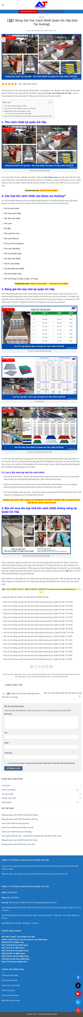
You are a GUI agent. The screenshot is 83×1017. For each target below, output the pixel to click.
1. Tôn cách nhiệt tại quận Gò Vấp (14, 106)
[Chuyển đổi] (80, 790)
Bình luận (8, 714)
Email (6, 743)
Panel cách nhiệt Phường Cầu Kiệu (15, 823)
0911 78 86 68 (7, 945)
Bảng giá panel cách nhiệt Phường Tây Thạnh (19, 840)
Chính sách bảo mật (9, 980)
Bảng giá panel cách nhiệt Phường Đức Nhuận (20, 815)
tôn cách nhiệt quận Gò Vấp (60, 93)
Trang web (8, 753)
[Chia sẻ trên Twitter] (39, 667)
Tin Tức (41, 17)
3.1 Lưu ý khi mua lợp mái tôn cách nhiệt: (18, 113)
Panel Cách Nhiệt (8, 790)
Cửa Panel (6, 786)
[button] (3, 4)
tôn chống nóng (51, 177)
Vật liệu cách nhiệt (9, 798)
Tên (6, 733)
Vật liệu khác (7, 802)
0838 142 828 (7, 953)
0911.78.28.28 (30, 589)
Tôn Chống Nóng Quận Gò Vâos (41, 676)
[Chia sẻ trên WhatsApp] (32, 667)
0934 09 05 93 (7, 942)
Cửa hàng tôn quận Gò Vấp (46, 674)
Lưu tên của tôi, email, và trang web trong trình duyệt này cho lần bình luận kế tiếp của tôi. (41, 763)
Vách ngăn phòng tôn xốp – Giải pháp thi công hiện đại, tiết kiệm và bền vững (31, 836)
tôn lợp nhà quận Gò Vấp (60, 676)
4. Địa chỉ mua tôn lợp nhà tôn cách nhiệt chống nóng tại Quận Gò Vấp (27, 116)
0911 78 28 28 (7, 951)
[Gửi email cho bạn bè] (43, 667)
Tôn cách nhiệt (7, 794)
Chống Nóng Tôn (50, 30)
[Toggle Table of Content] (48, 103)
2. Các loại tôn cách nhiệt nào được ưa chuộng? (19, 108)
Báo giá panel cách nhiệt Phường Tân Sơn (18, 844)
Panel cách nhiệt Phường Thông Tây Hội (17, 827)
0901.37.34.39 (17, 589)
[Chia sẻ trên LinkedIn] (51, 667)
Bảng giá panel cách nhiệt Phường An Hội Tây (20, 819)
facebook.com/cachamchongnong (61, 589)
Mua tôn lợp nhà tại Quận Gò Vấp (66, 674)
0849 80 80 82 (7, 959)
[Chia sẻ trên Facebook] (35, 667)
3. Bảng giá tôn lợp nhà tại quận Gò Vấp (17, 111)
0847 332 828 (7, 948)
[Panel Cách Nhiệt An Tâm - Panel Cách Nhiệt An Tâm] (41, 4)
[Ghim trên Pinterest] (47, 667)
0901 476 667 (7, 956)
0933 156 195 (13, 940)
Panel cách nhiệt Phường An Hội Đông (17, 832)
